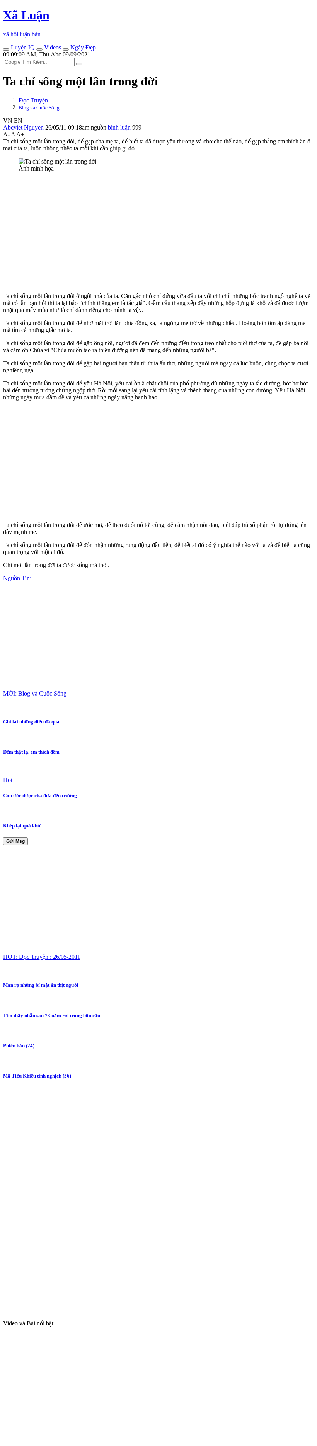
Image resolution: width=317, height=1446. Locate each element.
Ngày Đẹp (82, 47)
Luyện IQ (22, 47)
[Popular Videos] (39, 49)
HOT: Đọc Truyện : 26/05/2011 (41, 956)
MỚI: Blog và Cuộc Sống (34, 693)
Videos (52, 47)
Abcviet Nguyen (23, 127)
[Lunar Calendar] (66, 49)
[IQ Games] (6, 49)
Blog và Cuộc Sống (39, 108)
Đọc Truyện (33, 100)
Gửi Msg (15, 841)
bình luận (120, 127)
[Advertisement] (158, 232)
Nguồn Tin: (17, 578)
